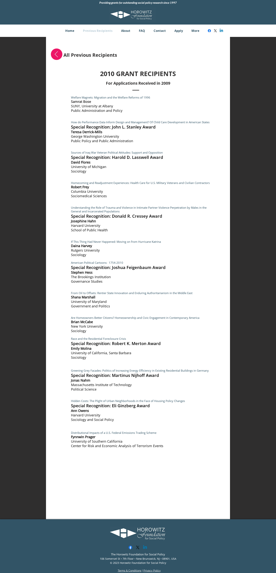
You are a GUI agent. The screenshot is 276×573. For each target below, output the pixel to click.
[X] (215, 31)
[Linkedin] (221, 31)
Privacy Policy (152, 570)
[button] (126, 30)
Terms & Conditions (129, 570)
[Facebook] (209, 31)
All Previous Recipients (90, 55)
